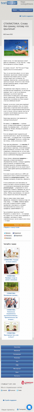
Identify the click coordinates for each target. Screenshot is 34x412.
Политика (17, 358)
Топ (17, 361)
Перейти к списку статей (11, 227)
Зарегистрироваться (25, 10)
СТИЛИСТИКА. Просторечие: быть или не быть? (11, 335)
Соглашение (17, 354)
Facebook (12, 390)
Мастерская (17, 368)
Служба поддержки (27, 16)
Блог (17, 372)
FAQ (17, 365)
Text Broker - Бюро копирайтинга (17, 3)
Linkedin (4, 390)
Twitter (20, 390)
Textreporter (22, 409)
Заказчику (17, 347)
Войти (15, 10)
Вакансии (17, 350)
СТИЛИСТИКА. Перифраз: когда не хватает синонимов (11, 277)
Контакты (17, 376)
